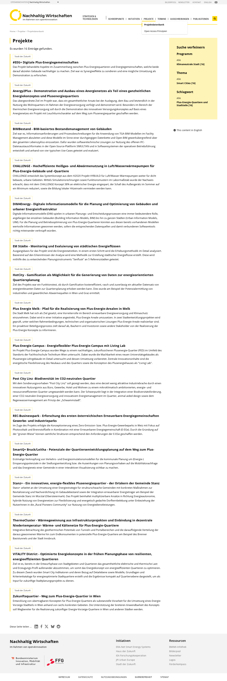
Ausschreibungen (179, 19)
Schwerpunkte (116, 19)
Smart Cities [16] (186, 83)
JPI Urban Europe (125, 659)
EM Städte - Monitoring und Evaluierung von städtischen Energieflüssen (66, 246)
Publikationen (201, 19)
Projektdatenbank (154, 24)
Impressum (64, 677)
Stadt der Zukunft (126, 664)
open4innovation (19, 2)
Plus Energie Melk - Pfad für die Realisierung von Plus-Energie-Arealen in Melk (71, 309)
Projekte (149, 19)
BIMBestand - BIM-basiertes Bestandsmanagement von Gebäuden (62, 129)
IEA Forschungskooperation (131, 655)
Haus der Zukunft (125, 651)
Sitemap (164, 677)
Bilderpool (170, 2)
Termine (162, 19)
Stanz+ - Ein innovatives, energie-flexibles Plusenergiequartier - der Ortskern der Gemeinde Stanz (86, 483)
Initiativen (134, 19)
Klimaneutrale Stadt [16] (191, 64)
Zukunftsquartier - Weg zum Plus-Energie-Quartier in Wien (57, 596)
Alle (179, 60)
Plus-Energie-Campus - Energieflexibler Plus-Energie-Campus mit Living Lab (69, 346)
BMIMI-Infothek (177, 646)
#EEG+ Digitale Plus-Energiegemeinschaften (45, 62)
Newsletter (183, 2)
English (208, 2)
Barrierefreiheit (143, 677)
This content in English (189, 130)
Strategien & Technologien (90, 17)
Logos (172, 659)
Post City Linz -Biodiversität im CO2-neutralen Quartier (54, 379)
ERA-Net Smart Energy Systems (133, 646)
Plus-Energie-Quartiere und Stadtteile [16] (192, 104)
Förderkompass (177, 664)
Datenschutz (85, 677)
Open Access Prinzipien (155, 31)
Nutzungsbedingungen (114, 677)
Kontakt (197, 2)
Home (12, 31)
